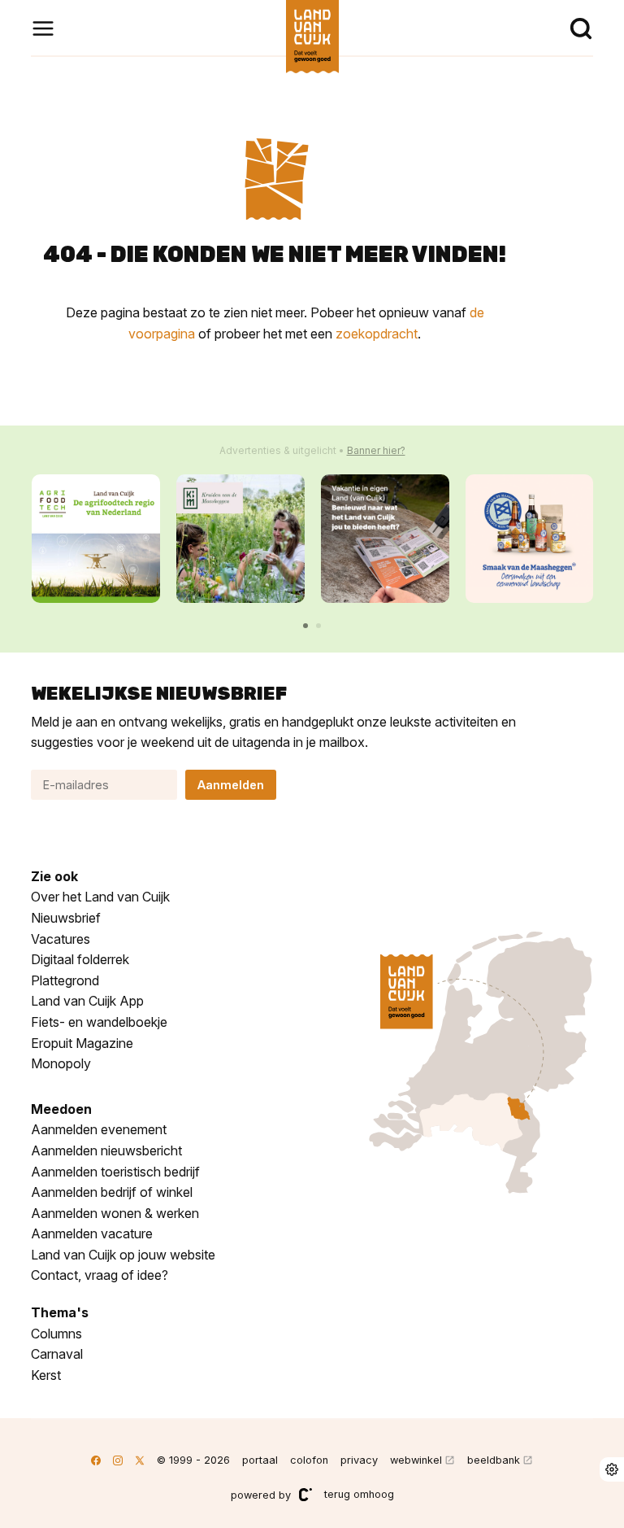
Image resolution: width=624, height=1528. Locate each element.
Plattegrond (65, 980)
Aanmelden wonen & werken (115, 1213)
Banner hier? (376, 450)
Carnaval (57, 1354)
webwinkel (416, 1460)
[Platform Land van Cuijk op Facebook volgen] (96, 1460)
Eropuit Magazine (82, 1043)
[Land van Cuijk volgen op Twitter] (140, 1460)
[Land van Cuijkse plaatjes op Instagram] (118, 1460)
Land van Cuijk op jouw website (123, 1254)
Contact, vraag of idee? (99, 1275)
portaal (260, 1460)
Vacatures (60, 939)
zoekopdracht (377, 333)
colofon (309, 1460)
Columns (56, 1333)
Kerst (46, 1375)
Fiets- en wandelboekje (99, 1022)
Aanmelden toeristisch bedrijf (115, 1171)
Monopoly (61, 1063)
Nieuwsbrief (66, 918)
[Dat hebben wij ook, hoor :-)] (385, 538)
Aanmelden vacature (92, 1233)
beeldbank (493, 1460)
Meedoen (61, 1109)
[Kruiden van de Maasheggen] (240, 538)
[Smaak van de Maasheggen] (530, 538)
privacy (359, 1460)
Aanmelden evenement (99, 1129)
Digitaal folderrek (80, 959)
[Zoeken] (581, 28)
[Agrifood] (96, 538)
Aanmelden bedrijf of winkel (112, 1192)
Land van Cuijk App (87, 1001)
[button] (305, 625)
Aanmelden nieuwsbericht (106, 1150)
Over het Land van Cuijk (100, 896)
